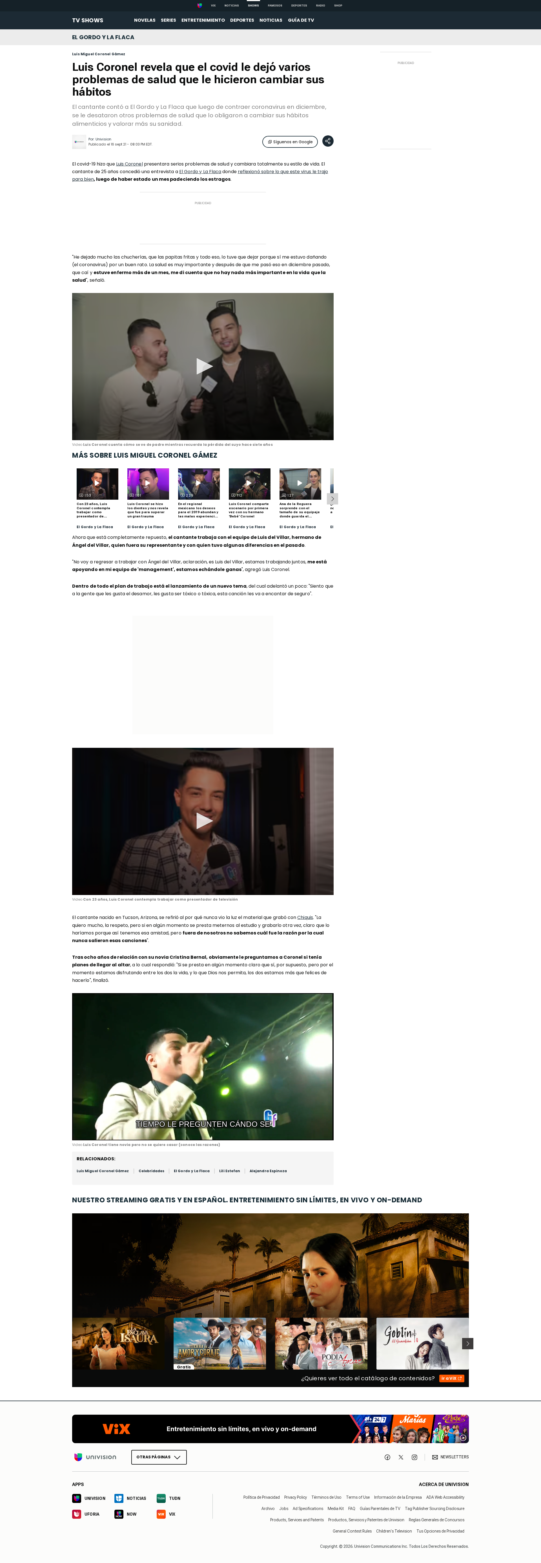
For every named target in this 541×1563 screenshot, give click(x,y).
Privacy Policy (295, 1497)
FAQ (351, 1508)
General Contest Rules (352, 1531)
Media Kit (336, 1508)
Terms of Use (358, 1497)
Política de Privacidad (261, 1497)
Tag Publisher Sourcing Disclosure (434, 1508)
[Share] (328, 141)
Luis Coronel (129, 164)
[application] (203, 366)
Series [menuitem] (168, 20)
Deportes (299, 5)
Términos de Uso (326, 1497)
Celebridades (152, 1171)
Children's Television (394, 1531)
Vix (213, 5)
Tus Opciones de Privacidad (440, 1531)
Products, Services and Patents (297, 1520)
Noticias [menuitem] (271, 20)
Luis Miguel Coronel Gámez (98, 54)
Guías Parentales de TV (380, 1508)
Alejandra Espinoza (268, 1171)
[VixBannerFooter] (270, 1429)
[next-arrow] (332, 498)
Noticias (232, 5)
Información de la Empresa (398, 1497)
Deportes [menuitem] (242, 20)
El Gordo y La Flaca (200, 171)
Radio (320, 5)
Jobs (283, 1508)
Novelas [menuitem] (145, 20)
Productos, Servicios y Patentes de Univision (366, 1520)
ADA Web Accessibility (445, 1497)
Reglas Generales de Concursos (436, 1520)
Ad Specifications (308, 1508)
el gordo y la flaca (103, 37)
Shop (338, 5)
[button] (202, 366)
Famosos (275, 5)
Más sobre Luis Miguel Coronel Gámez (145, 455)
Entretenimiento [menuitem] (203, 20)
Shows (253, 5)
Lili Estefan (229, 1171)
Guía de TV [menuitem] (301, 20)
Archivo (268, 1508)
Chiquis (305, 917)
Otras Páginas (153, 1457)
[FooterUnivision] (95, 1457)
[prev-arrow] (69, 1343)
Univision (103, 139)
